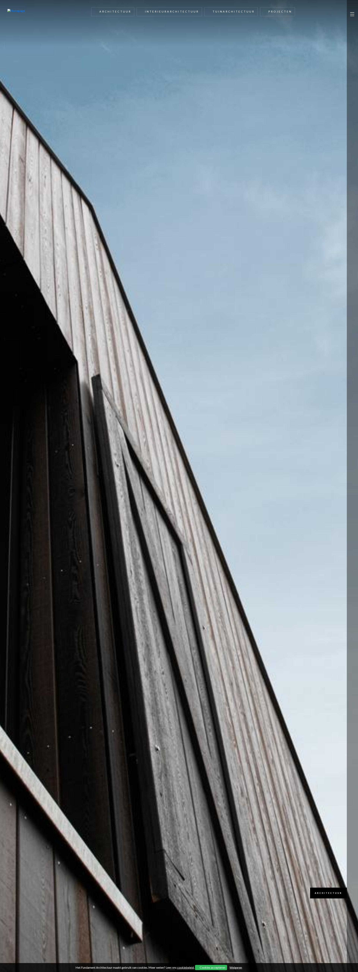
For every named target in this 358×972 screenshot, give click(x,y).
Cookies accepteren (212, 967)
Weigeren (236, 967)
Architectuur (115, 11)
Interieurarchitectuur (172, 11)
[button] (27, 486)
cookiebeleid (185, 967)
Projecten (280, 11)
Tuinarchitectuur (234, 11)
